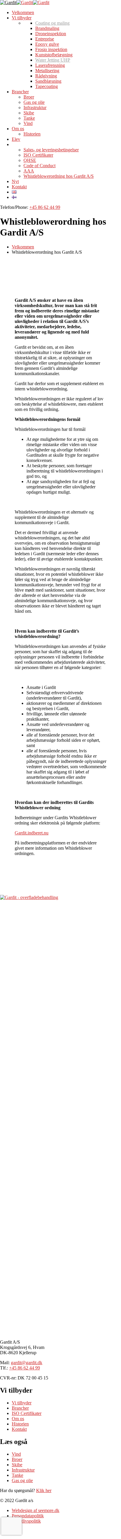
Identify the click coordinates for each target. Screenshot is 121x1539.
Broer (28, 96)
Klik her (43, 1490)
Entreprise (44, 38)
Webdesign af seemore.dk (35, 1510)
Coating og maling (52, 23)
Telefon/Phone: (14, 207)
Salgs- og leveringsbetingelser (51, 149)
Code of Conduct (39, 165)
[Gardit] (8, 2)
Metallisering (47, 70)
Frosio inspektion (51, 49)
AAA (28, 170)
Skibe (28, 112)
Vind (28, 123)
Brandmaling (47, 28)
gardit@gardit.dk (26, 1362)
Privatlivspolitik (26, 1520)
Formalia (20, 144)
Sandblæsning (48, 81)
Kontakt (19, 186)
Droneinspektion (50, 33)
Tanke (29, 118)
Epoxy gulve (47, 44)
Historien (32, 133)
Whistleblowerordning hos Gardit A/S (58, 176)
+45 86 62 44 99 (44, 207)
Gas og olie (34, 102)
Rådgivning (46, 75)
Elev (16, 139)
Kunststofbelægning (54, 54)
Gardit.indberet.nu (31, 832)
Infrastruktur (34, 107)
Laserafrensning (50, 65)
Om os (18, 128)
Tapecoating (46, 86)
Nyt (15, 181)
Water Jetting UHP (52, 59)
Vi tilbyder (21, 17)
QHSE (29, 160)
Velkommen (23, 12)
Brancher (20, 91)
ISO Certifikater (38, 155)
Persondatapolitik (28, 1515)
